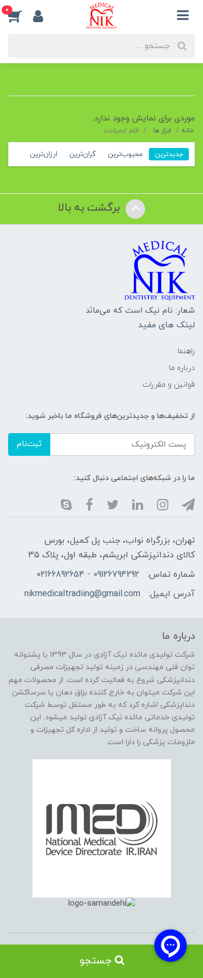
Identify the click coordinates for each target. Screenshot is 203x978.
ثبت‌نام (29, 444)
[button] (20, 16)
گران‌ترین (82, 154)
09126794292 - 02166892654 (87, 575)
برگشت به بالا (90, 207)
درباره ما (182, 368)
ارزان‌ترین (43, 154)
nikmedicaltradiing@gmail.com (82, 594)
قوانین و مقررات (168, 385)
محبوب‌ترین (125, 154)
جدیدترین (169, 154)
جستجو (97, 961)
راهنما (186, 351)
